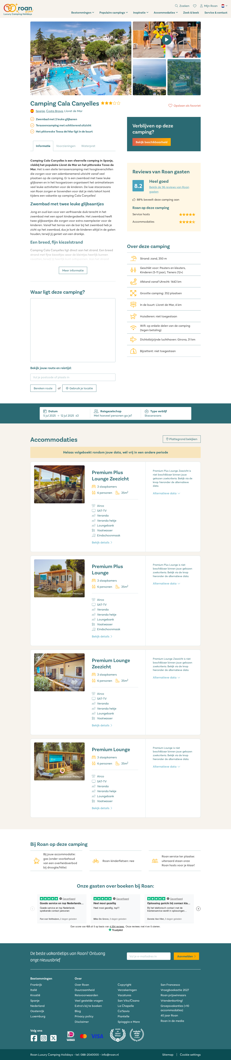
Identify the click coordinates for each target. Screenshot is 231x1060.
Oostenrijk (37, 1011)
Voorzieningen (65, 146)
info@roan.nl (110, 1054)
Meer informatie (73, 270)
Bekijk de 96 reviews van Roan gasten (169, 189)
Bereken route (43, 388)
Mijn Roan (210, 6)
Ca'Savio (124, 1011)
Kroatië (35, 995)
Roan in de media (172, 1021)
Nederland (37, 1006)
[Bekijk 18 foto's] (80, 58)
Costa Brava (54, 111)
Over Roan (82, 984)
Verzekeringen (127, 990)
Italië (33, 990)
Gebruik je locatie (81, 388)
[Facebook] (34, 1038)
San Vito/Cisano (129, 1000)
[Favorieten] (195, 6)
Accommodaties (164, 12)
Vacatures (124, 995)
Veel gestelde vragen (89, 1000)
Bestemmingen (81, 12)
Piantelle (123, 1016)
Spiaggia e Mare (129, 1021)
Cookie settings (190, 1054)
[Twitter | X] (53, 1038)
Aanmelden (185, 956)
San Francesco (170, 984)
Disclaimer (82, 1021)
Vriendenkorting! (172, 1000)
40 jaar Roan (169, 1015)
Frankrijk (36, 984)
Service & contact (215, 12)
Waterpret (88, 146)
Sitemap (167, 1054)
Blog (78, 1011)
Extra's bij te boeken (88, 1006)
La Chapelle (126, 1006)
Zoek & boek (191, 12)
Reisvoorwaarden (86, 995)
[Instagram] (43, 1038)
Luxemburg (37, 1016)
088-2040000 (89, 1054)
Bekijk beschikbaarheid (151, 142)
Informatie (43, 146)
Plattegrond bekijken (183, 439)
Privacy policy (84, 1016)
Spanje (40, 111)
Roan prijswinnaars (173, 995)
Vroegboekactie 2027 (175, 990)
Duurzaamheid (85, 990)
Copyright (124, 984)
